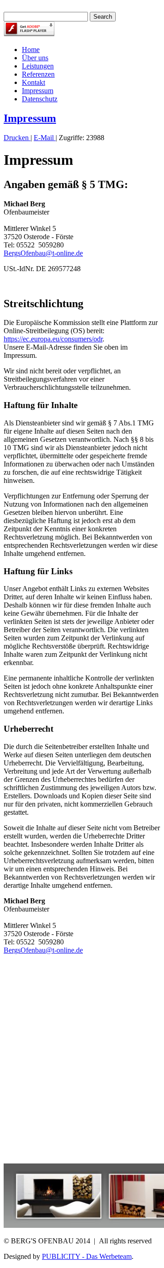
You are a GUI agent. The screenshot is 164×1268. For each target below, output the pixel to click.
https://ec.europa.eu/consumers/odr (53, 339)
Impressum (37, 90)
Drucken (17, 137)
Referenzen (38, 74)
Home (31, 49)
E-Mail (45, 137)
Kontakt (33, 82)
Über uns (35, 58)
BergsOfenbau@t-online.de (43, 253)
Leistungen (38, 66)
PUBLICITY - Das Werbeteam (87, 1256)
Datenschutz (39, 99)
